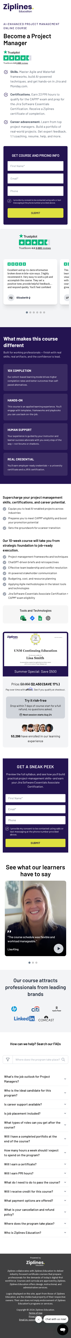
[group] (30, 282)
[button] (35, 1079)
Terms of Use (35, 1313)
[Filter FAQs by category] (8, 1059)
